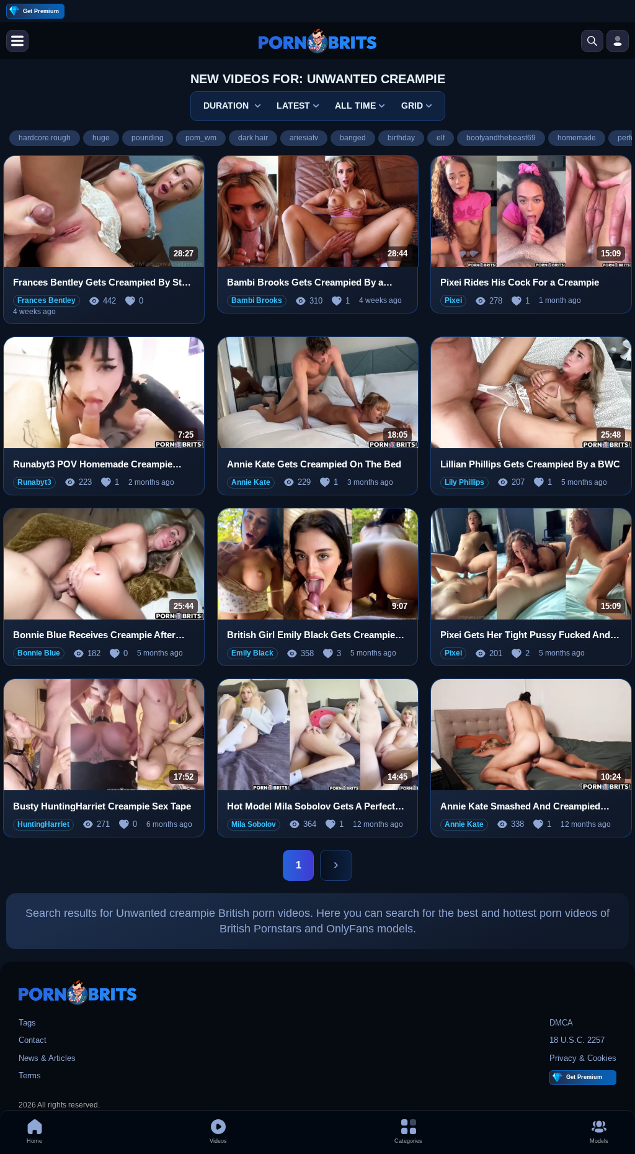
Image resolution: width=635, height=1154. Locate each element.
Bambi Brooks (256, 300)
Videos (218, 1141)
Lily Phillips (464, 482)
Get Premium (41, 11)
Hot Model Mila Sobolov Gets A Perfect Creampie (311, 807)
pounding (147, 137)
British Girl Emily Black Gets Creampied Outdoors (314, 635)
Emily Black (252, 653)
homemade (576, 137)
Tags (27, 1022)
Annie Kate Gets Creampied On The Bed (314, 464)
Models (599, 1141)
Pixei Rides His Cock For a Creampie (519, 282)
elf (441, 137)
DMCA (561, 1022)
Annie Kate (250, 482)
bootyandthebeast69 (501, 137)
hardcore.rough (45, 137)
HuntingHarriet (43, 824)
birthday (401, 137)
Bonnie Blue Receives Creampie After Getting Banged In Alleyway (94, 635)
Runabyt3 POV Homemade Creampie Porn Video (92, 465)
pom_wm (200, 137)
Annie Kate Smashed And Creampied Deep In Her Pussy (520, 807)
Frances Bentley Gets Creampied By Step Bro (102, 283)
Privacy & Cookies (582, 1058)
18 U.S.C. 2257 (577, 1040)
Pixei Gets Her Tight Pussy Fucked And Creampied (525, 635)
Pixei (453, 300)
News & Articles (47, 1058)
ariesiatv (304, 137)
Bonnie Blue (38, 653)
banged (353, 137)
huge (101, 137)
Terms (30, 1075)
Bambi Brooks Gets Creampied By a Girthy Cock (305, 283)
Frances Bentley (46, 300)
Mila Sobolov (253, 824)
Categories (408, 1141)
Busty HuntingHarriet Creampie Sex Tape (102, 806)
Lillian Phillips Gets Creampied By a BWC (530, 464)
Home (34, 1141)
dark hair (253, 137)
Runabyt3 (34, 482)
